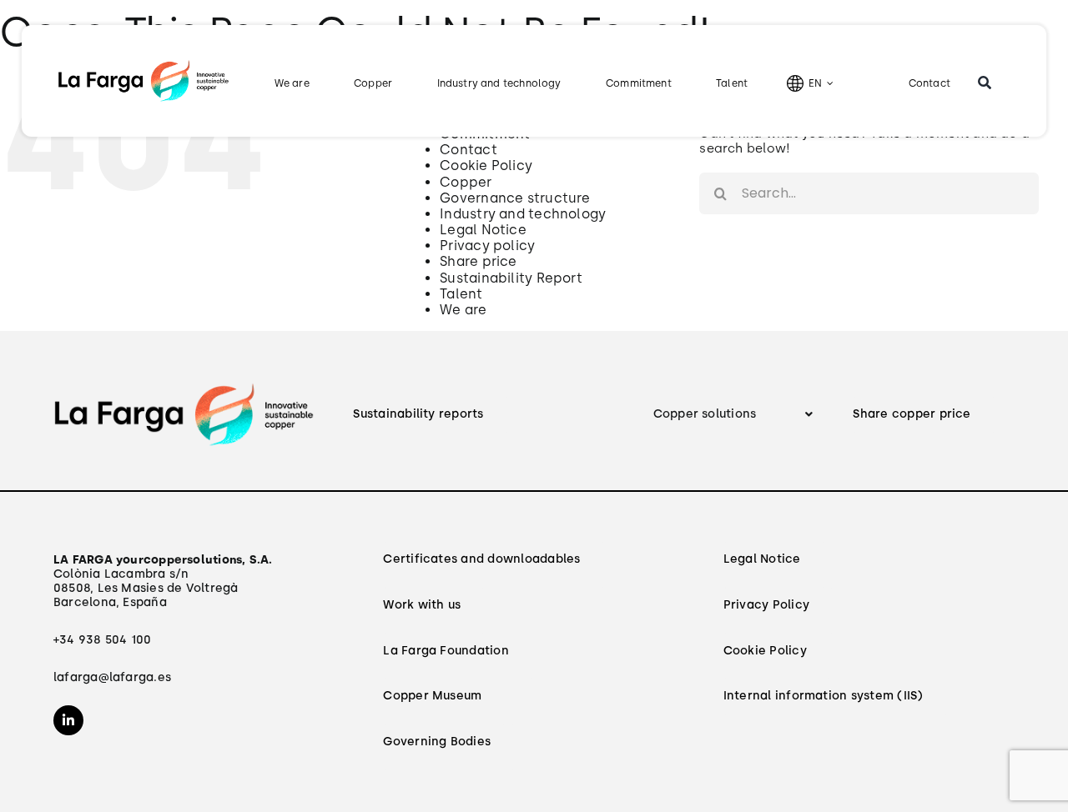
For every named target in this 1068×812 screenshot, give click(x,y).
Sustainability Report (511, 278)
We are (463, 310)
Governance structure (515, 198)
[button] (734, 414)
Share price (478, 261)
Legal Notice (483, 230)
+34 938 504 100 (102, 640)
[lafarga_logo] (144, 64)
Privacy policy (487, 245)
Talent (461, 294)
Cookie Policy (486, 165)
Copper (465, 182)
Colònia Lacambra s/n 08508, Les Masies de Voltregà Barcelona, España (163, 581)
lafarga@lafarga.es (112, 677)
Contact (468, 150)
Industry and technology (523, 214)
